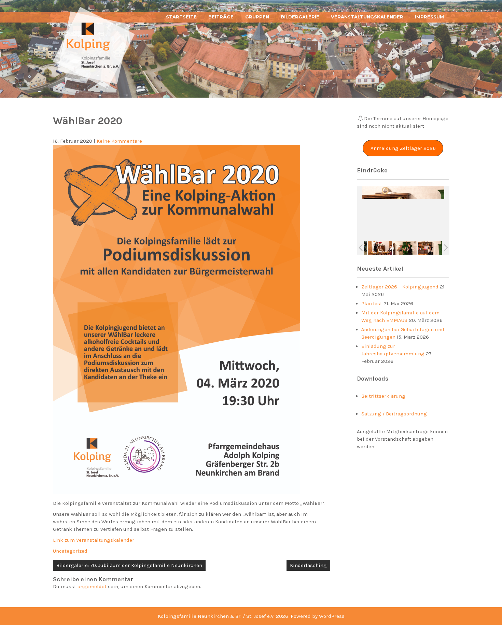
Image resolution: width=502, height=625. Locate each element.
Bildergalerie (300, 16)
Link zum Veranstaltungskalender (93, 540)
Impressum (429, 16)
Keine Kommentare (119, 141)
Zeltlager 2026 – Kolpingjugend (399, 287)
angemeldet (92, 586)
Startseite (181, 16)
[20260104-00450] (405, 248)
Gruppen (257, 16)
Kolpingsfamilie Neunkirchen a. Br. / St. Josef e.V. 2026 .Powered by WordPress (251, 616)
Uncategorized (70, 551)
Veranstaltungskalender (367, 16)
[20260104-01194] (430, 248)
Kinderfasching (308, 565)
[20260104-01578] (380, 248)
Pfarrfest (371, 303)
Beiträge (221, 16)
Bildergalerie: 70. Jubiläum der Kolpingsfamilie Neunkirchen (129, 565)
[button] (403, 148)
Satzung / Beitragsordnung (394, 414)
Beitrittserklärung (383, 396)
